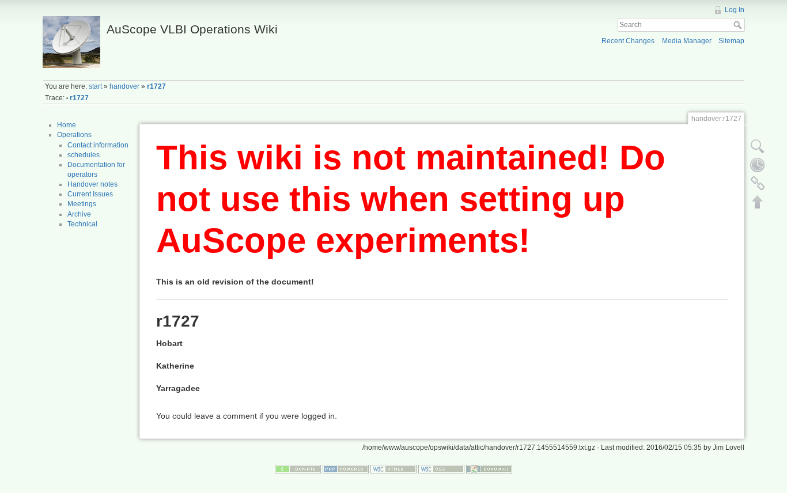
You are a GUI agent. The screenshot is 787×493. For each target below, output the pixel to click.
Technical (82, 224)
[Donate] (298, 468)
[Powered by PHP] (346, 468)
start (95, 86)
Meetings (81, 204)
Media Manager (687, 41)
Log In (734, 10)
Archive (79, 214)
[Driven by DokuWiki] (489, 468)
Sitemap (731, 41)
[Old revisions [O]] (757, 165)
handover (124, 86)
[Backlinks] (757, 183)
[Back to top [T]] (757, 201)
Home (66, 125)
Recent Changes (627, 41)
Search (738, 25)
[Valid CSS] (441, 468)
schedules (83, 155)
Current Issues (90, 194)
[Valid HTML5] (393, 468)
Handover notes (92, 184)
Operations (74, 135)
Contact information (97, 145)
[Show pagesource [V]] (757, 146)
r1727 (156, 86)
